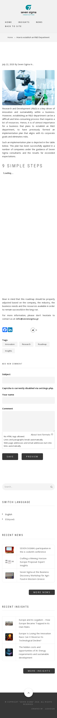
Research (26, 344)
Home (8, 22)
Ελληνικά (9, 519)
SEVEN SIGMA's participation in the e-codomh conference (35, 550)
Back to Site (13, 26)
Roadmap (42, 344)
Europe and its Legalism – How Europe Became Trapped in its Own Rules (34, 623)
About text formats (40, 434)
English (8, 514)
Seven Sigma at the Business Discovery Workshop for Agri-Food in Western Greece (35, 575)
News (39, 22)
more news (41, 592)
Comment (7, 408)
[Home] (29, 10)
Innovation (10, 344)
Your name (8, 394)
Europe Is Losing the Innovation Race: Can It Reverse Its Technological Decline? (35, 637)
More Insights (39, 670)
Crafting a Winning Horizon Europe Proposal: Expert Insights (33, 562)
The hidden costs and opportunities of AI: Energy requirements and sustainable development (34, 652)
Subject (6, 374)
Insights (24, 22)
